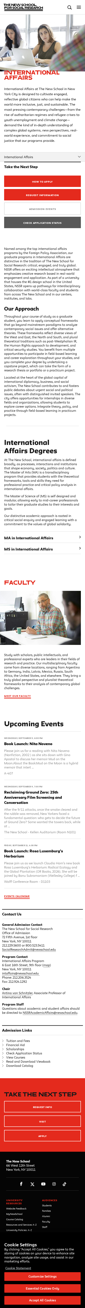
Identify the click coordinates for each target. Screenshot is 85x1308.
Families (46, 1210)
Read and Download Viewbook (28, 1061)
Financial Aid (15, 1045)
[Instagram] (54, 1184)
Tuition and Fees (18, 1041)
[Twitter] (32, 1184)
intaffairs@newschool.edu (20, 973)
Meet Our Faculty (17, 696)
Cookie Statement (18, 1268)
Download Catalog (19, 1065)
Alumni (46, 1216)
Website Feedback (16, 1208)
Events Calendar (17, 896)
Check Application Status (42, 223)
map (46, 965)
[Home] (21, 7)
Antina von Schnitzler (17, 993)
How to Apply (42, 181)
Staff (44, 1227)
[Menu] (79, 7)
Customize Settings (42, 1276)
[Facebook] (21, 1184)
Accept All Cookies (42, 1300)
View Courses (15, 1057)
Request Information (42, 195)
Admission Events (42, 209)
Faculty (19, 582)
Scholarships (15, 1049)
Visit (42, 1121)
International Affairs (18, 157)
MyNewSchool (14, 1214)
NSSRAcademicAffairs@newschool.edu (50, 1012)
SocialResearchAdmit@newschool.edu (29, 949)
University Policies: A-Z (19, 1230)
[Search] (69, 7)
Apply (42, 1136)
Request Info (42, 1107)
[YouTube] (43, 1184)
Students (47, 1205)
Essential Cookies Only (42, 1288)
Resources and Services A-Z (21, 1224)
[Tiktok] (64, 1184)
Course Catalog (14, 1219)
